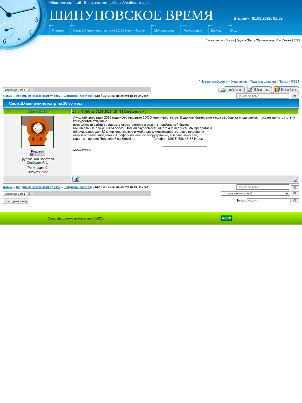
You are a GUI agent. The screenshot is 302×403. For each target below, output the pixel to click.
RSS (297, 40)
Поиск (283, 81)
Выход (216, 30)
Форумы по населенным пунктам (38, 95)
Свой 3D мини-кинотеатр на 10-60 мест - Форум (109, 30)
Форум (7, 95)
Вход (233, 30)
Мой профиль (164, 30)
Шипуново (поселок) (78, 95)
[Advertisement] (151, 63)
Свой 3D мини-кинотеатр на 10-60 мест (121, 95)
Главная (58, 30)
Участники (239, 81)
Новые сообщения (214, 81)
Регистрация (192, 30)
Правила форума (263, 81)
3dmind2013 (37, 111)
